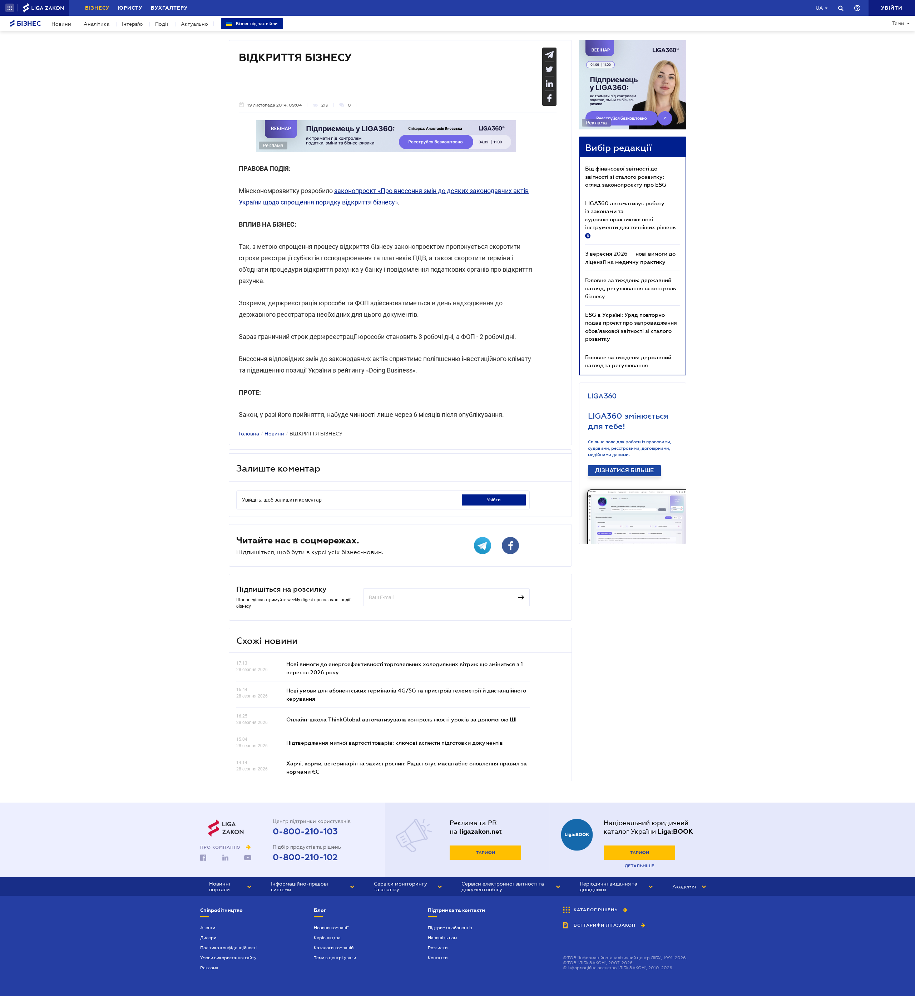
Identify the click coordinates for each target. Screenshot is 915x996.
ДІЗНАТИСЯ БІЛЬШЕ (624, 470)
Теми (898, 23)
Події (161, 24)
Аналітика (96, 24)
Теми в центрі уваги (335, 957)
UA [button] (819, 8)
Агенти (207, 927)
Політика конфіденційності (228, 947)
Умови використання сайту (228, 957)
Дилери (208, 937)
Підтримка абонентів (450, 927)
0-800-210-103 (305, 831)
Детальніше (639, 865)
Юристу (130, 8)
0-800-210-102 (305, 857)
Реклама (209, 967)
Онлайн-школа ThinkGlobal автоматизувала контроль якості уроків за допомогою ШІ (401, 719)
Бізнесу (97, 8)
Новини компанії (331, 927)
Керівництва (327, 937)
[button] (9, 8)
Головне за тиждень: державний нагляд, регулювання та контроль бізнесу (630, 288)
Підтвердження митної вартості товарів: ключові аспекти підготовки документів (394, 742)
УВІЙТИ (494, 499)
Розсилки (437, 947)
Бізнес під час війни (256, 23)
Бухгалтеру (169, 8)
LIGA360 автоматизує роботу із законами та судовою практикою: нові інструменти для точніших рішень (630, 219)
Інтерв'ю (132, 24)
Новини (61, 24)
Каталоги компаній (333, 947)
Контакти (437, 957)
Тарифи (485, 852)
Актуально (194, 24)
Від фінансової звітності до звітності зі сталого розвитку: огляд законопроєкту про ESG (625, 176)
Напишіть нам (442, 937)
